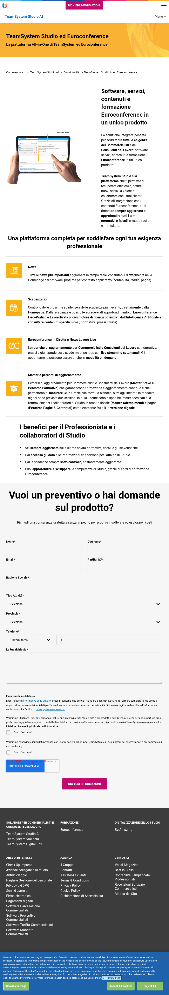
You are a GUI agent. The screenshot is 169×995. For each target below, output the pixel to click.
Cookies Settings (16, 986)
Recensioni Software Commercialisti (130, 887)
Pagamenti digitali (19, 901)
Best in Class (124, 870)
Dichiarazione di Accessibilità (81, 896)
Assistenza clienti (73, 875)
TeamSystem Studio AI (44, 72)
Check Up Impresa (19, 865)
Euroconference (71, 830)
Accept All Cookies (120, 986)
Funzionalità (72, 72)
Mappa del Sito (126, 894)
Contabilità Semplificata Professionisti (132, 877)
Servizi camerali (17, 891)
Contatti (66, 870)
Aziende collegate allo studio (27, 870)
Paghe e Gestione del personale (29, 880)
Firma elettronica (18, 896)
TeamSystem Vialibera (22, 839)
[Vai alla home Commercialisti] (5, 5)
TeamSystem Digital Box (24, 844)
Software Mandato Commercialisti (19, 932)
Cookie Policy (70, 891)
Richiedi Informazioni (84, 5)
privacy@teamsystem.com (50, 709)
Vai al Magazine (126, 865)
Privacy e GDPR (17, 885)
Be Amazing (123, 830)
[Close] (162, 958)
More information (112, 978)
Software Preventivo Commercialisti (20, 918)
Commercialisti (15, 72)
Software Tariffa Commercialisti (29, 925)
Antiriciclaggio (16, 875)
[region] (84, 973)
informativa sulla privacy (37, 700)
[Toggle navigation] (164, 5)
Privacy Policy (70, 885)
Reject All (150, 986)
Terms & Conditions (74, 880)
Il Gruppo (67, 865)
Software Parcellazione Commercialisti (23, 908)
